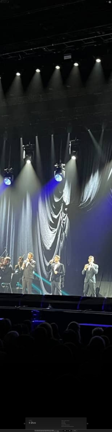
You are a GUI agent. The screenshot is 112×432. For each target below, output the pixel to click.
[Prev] (72, 423)
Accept (65, 430)
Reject (70, 430)
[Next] (40, 423)
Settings (75, 430)
